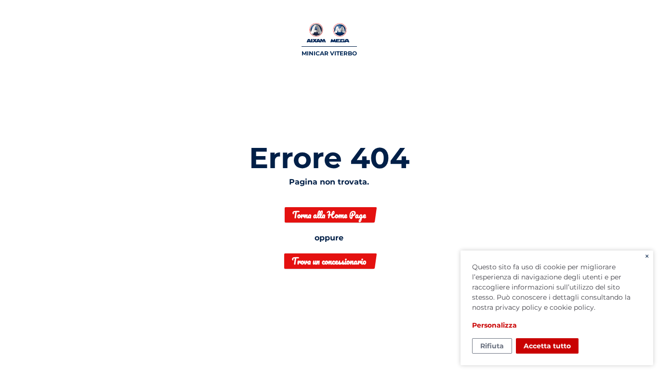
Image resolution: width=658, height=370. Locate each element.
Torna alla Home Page (329, 215)
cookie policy (572, 307)
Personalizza (494, 325)
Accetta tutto (547, 346)
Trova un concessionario (329, 261)
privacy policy (518, 307)
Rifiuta (492, 346)
